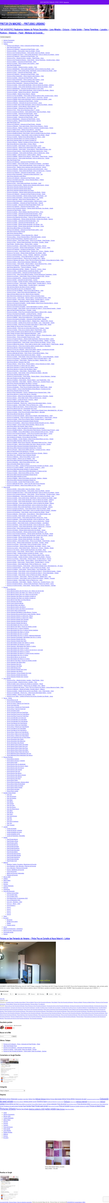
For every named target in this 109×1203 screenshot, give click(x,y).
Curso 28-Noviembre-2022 (13, 900)
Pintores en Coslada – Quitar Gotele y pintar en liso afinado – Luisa (24, 146)
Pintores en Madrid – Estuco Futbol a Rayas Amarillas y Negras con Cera (25, 424)
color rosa (9, 820)
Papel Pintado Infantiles (13, 859)
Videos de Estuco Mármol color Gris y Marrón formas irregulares (23, 294)
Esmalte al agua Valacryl (20, 1002)
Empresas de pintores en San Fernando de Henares (23, 1007)
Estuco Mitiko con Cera (11, 1104)
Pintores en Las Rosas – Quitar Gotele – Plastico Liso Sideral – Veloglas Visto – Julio (29, 360)
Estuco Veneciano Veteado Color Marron (17, 623)
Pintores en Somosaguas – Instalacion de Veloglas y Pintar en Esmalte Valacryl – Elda (29, 358)
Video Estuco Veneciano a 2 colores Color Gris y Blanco (21, 365)
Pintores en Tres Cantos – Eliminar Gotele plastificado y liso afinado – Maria (26, 253)
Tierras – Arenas (7, 698)
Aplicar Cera (32, 1099)
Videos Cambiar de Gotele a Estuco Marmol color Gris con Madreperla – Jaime (26, 332)
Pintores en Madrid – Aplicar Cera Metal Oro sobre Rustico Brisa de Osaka (25, 428)
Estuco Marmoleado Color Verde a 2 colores (18, 648)
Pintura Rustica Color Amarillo (14, 769)
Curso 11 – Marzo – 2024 (13, 904)
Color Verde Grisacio (12, 816)
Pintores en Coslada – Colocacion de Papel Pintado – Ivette (22, 117)
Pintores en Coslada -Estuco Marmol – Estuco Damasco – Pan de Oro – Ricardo (27, 97)
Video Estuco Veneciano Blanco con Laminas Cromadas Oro (22, 138)
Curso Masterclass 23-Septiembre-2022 (17, 898)
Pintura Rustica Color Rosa (14, 778)
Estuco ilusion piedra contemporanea (16, 610)
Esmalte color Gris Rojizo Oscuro (68, 1007)
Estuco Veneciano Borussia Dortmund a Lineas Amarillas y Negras (23, 614)
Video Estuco (60, 1109)
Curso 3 (9, 911)
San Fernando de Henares (36, 1018)
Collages (5, 879)
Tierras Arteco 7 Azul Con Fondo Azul (16, 709)
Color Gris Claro (11, 805)
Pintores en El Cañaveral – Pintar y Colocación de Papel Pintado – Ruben (25, 45)
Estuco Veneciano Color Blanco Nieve (16, 662)
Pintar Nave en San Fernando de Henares (96, 1011)
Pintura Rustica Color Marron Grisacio (16, 775)
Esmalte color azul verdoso (54, 1007)
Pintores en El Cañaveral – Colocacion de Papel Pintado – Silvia (23, 81)
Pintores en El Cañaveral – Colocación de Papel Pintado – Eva (22, 56)
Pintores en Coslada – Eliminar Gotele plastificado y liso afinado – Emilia (25, 226)
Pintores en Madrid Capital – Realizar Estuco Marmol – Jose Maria (24, 129)
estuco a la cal (73, 1101)
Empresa (5, 1123)
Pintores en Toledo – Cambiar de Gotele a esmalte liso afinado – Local (25, 271)
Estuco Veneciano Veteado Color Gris (16, 639)
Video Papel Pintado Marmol (14, 65)
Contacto (5, 882)
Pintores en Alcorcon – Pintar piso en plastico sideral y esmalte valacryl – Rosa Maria (28, 346)
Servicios (5, 884)
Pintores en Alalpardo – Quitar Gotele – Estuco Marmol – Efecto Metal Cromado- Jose (29, 514)
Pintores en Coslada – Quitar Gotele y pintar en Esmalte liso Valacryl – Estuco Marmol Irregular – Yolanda (34, 308)
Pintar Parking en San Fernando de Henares (31, 1013)
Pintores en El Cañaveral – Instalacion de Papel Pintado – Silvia (23, 249)
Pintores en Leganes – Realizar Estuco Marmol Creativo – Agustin (24, 121)
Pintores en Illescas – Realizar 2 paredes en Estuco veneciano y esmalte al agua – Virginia (30, 128)
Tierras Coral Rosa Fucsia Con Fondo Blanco (18, 714)
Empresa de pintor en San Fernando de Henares (58, 1006)
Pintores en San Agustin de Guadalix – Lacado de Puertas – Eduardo (24, 314)
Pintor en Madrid (30, 1002)
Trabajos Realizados (8, 886)
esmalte (38, 1007)
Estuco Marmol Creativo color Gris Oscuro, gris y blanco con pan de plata (25, 591)
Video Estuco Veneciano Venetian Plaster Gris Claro (20, 187)
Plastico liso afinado (22, 1109)
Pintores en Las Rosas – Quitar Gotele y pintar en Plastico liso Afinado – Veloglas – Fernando (31, 340)
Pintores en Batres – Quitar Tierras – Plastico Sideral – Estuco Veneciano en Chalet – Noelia (30, 364)
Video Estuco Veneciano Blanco (14, 233)
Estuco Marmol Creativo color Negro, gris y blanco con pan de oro (23, 592)
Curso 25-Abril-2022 (12, 895)
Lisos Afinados (7, 678)
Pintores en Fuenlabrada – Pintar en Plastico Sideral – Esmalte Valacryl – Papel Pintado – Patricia (32, 417)
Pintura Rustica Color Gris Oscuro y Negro (17, 766)
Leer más (2, 998)
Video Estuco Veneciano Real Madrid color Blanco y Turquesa (22, 383)
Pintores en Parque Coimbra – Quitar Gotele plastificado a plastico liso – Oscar (27, 151)
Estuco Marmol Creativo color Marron (16, 607)
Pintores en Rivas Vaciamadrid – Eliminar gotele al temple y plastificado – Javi (27, 196)
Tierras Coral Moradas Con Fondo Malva (17, 719)
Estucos (5, 587)
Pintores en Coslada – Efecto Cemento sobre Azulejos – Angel (23, 63)
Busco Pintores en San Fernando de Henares (35, 1006)
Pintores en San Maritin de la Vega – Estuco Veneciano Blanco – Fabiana (25, 180)
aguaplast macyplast (23, 1099)
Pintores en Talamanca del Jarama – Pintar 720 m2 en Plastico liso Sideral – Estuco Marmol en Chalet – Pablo (35, 260)
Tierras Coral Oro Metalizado (14, 702)
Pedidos (9, 923)
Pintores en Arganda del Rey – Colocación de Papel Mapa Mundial (23, 278)
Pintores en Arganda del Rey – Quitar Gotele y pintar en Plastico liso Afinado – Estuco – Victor (31, 342)
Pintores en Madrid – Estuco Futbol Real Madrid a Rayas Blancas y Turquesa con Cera (28, 389)
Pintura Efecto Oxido (12, 762)
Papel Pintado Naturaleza (13, 850)
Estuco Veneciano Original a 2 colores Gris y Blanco (20, 616)
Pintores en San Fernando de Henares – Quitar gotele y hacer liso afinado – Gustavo (28, 53)
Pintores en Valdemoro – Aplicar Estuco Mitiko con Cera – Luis (23, 457)
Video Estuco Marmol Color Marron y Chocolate (18, 414)
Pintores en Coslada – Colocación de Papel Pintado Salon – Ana (23, 221)
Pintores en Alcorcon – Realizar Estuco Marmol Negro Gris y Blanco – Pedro (26, 147)
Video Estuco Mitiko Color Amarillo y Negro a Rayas (20, 426)
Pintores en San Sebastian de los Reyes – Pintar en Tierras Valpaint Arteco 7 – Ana (28, 217)
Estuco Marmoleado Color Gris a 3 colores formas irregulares (22, 630)
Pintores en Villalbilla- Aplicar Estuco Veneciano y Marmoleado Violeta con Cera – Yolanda (29, 442)
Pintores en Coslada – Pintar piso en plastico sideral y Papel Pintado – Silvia (26, 330)
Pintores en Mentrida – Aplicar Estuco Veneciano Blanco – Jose (23, 199)
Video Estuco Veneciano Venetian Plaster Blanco (19, 188)
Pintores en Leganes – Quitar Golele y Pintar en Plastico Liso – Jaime (24, 405)
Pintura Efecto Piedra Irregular (14, 787)
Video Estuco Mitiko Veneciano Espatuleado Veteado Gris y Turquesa (24, 448)
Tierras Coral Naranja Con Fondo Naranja (17, 723)
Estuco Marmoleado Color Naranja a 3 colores (18, 644)
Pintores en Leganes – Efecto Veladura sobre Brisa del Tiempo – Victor (25, 212)
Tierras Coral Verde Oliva (13, 705)
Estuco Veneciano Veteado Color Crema (17, 669)
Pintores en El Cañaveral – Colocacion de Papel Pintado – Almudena (24, 124)
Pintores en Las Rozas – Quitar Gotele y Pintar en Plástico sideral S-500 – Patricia (28, 276)
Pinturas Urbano (34, 1004)
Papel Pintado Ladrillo (12, 843)
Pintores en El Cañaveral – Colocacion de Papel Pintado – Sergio (23, 178)
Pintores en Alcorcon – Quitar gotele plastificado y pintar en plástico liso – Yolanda (28, 158)
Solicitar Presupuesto (8, 40)
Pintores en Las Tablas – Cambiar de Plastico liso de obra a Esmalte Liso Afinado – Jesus (30, 466)
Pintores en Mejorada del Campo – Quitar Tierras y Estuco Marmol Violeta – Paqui (27, 353)
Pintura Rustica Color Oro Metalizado (16, 764)
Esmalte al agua (10, 1002)
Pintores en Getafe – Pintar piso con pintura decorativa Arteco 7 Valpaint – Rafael (28, 328)
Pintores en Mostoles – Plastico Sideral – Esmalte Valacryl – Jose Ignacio (26, 285)
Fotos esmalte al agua (95, 1104)
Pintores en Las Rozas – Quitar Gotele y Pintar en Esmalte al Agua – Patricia (26, 246)
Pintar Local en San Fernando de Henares (76, 1011)
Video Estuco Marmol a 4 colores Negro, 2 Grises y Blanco (21, 144)
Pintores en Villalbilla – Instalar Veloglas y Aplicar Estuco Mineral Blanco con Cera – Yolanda (30, 439)
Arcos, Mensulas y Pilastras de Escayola (17, 868)
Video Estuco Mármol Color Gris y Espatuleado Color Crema (22, 408)
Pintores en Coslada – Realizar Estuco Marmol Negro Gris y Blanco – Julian (26, 137)
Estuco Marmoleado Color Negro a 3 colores (18, 632)
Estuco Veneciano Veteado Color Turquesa (17, 677)
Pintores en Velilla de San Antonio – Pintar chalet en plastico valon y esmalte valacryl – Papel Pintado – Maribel (35, 344)
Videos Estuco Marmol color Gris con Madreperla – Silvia (21, 289)
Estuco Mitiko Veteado (37, 1104)
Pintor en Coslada (64, 1106)
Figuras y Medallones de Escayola (15, 870)
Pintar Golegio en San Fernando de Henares (56, 1011)
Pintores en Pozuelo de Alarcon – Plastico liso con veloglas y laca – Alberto (26, 258)
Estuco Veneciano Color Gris (14, 664)
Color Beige (10, 800)
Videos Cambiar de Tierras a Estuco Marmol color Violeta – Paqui (23, 351)
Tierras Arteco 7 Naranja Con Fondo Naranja (18, 727)
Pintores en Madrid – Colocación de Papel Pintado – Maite (21, 62)
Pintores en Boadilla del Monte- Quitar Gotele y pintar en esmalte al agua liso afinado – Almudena (31, 133)
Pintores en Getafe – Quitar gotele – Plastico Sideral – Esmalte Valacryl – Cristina (28, 299)
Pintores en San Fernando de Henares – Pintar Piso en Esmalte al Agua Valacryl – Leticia (29, 433)
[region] (54, 1154)
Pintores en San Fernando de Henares (32, 1016)
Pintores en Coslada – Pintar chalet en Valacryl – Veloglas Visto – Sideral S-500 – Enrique (30, 321)
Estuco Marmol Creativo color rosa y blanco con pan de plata (22, 594)
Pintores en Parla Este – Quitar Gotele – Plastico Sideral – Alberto (24, 371)
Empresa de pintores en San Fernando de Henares (82, 1006)
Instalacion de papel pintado (11, 1106)
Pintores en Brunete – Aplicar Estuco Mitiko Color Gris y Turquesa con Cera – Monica (28, 449)
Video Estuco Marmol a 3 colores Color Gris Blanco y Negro (22, 369)
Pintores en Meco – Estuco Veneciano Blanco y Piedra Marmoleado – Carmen (26, 237)
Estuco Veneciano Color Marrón (15, 671)
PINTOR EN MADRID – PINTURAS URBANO (22, 23)
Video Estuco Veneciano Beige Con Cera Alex (18, 374)
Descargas (9, 920)
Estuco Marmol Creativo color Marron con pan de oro (20, 609)
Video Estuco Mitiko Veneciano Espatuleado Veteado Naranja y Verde (24, 446)
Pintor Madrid (54, 1002)
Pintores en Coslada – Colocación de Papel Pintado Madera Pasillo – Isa (25, 205)
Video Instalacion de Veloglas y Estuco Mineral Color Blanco (22, 437)
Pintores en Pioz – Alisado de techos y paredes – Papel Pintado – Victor (25, 58)
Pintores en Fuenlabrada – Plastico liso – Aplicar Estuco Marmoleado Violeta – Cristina (29, 403)
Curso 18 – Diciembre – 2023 (14, 902)
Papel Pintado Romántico (13, 848)
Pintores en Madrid (78, 1002)
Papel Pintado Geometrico (13, 857)
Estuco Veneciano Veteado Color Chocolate (18, 619)
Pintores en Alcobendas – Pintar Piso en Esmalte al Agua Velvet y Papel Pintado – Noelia (29, 387)
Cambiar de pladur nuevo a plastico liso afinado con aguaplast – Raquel (25, 131)
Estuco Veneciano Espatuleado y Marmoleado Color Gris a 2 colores (24, 637)
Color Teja (9, 823)
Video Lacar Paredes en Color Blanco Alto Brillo (18, 378)
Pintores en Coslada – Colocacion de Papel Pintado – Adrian (22, 113)
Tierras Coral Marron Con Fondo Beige (16, 728)
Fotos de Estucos (8, 42)
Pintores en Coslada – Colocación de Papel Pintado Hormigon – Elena (24, 214)
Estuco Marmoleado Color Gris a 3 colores (17, 634)
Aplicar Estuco (41, 1099)
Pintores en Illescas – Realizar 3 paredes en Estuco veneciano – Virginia (25, 142)
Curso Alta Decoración (9, 891)
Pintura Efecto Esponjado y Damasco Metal (18, 782)
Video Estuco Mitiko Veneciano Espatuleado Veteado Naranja (22, 475)
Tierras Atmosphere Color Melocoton (16, 741)
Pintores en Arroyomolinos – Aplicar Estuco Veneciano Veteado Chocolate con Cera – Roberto (30, 423)
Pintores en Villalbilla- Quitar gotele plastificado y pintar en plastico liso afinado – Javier (29, 99)
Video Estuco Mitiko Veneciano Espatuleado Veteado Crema (22, 460)
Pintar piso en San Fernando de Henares (71, 1013)
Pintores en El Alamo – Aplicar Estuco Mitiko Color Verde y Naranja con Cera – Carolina (29, 444)
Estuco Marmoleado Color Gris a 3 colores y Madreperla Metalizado (24, 635)
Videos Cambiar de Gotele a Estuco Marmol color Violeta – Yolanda (23, 355)
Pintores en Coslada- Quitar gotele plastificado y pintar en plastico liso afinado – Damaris (30, 104)
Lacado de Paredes (11, 828)
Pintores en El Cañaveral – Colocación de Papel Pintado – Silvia (23, 74)
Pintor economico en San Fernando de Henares (49, 1015)
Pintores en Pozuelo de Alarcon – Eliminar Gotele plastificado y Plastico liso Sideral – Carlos (30, 339)
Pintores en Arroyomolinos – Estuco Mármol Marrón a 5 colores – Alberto (25, 256)
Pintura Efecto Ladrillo (12, 791)
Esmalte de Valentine (82, 1007)
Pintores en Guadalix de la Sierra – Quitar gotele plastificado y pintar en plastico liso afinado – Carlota (33, 54)
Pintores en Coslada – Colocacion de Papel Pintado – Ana (21, 108)
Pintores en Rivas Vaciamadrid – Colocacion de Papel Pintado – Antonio (25, 83)
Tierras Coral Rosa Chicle (13, 710)
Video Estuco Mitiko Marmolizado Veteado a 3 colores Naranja (22, 469)
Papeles (5, 837)
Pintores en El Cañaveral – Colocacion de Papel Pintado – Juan (23, 206)
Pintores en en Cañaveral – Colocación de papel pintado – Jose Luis (24, 172)
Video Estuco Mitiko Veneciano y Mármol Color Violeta (20, 441)
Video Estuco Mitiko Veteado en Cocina (16, 476)
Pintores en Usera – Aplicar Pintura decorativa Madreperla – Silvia (23, 292)
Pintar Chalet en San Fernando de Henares (79, 1009)
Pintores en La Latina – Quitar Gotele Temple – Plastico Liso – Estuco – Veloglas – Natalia (30, 251)
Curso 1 (9, 907)
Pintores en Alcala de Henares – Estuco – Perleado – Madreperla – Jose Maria (27, 255)
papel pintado (44, 1106)
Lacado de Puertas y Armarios (14, 830)
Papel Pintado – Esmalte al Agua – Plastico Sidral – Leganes (22, 244)
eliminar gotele (28, 1102)
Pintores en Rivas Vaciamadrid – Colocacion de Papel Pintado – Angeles (25, 197)
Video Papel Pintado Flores (13, 47)
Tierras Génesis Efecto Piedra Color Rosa (17, 748)
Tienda (5, 916)
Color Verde (10, 814)
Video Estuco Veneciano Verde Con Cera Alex (18, 390)
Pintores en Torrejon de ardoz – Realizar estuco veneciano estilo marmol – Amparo (28, 185)
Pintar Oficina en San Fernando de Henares (10, 1013)
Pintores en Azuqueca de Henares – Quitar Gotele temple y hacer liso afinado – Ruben (28, 112)
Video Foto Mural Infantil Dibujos (15, 181)
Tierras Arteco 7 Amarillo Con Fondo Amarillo (18, 707)
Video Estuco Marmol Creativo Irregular (17, 305)
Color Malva (10, 811)
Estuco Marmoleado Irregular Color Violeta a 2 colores (20, 643)
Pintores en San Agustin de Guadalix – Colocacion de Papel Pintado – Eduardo (26, 319)
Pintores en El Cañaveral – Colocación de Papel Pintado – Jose (23, 49)
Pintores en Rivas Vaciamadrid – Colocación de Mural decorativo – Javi (25, 174)
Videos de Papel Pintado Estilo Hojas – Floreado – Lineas (21, 310)
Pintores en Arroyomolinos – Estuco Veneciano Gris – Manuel (22, 235)
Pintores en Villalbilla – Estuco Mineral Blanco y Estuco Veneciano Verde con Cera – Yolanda (30, 432)
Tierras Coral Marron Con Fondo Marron (17, 730)
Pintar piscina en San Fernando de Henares (51, 1013)
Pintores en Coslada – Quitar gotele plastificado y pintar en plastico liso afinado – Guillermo (30, 85)
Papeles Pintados (7, 1132)
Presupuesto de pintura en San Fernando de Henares (16, 1018)
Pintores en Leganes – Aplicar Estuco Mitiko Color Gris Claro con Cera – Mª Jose (27, 435)
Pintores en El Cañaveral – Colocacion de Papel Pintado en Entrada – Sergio (26, 194)
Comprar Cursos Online (12, 893)
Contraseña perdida (8, 932)
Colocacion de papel (80, 1099)
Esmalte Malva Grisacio (92, 1007)
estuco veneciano (52, 1104)
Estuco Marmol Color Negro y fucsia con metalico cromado (22, 626)
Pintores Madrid (9, 1004)
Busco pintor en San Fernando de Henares (15, 1006)
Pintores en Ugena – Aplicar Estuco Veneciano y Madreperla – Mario (24, 262)
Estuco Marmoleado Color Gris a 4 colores (17, 655)
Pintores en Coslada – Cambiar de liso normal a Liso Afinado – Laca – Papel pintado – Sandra (30, 323)
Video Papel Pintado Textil (13, 122)
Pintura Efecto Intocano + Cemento (16, 761)
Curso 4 (9, 912)
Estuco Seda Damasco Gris (14, 668)
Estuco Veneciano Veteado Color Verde (16, 641)
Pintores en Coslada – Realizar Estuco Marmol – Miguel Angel (22, 92)
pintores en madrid (84, 1106)
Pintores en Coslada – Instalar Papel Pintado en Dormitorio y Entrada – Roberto (27, 453)
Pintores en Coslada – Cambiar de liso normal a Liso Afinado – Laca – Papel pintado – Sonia (30, 691)
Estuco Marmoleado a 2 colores (93, 1101)
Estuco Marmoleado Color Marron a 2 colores (18, 651)
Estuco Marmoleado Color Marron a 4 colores (18, 659)
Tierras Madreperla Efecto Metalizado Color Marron (20, 755)
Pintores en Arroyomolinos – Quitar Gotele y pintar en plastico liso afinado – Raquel (28, 135)
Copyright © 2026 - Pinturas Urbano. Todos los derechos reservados (16, 1202)
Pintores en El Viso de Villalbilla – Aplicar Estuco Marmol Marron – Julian (25, 290)
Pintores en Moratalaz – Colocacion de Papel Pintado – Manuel (23, 115)
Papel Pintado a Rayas (12, 841)
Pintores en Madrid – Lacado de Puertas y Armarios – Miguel (22, 399)
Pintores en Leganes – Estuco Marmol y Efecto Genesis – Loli (23, 106)
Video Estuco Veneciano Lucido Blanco (16, 176)
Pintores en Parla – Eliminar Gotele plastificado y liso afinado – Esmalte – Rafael (27, 242)
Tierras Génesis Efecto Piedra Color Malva (17, 750)
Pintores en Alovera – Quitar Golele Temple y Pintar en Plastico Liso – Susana (26, 398)
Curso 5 (9, 914)
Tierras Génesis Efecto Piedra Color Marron (18, 752)
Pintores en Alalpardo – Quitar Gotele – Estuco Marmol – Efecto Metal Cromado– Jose (29, 149)
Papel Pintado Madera (12, 852)
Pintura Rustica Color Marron (14, 773)
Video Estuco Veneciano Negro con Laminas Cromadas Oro (21, 140)
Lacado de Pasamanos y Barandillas (16, 836)
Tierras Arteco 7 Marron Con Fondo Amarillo (18, 734)
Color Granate (10, 803)
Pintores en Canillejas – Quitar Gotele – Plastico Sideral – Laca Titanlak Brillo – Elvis (28, 380)
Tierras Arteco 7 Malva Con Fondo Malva (17, 725)
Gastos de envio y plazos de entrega (12, 930)
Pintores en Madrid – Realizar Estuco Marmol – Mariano (21, 94)
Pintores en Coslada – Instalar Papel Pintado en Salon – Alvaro (23, 482)
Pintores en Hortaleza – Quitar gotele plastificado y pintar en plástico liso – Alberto (28, 165)
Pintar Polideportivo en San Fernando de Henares (92, 1013)
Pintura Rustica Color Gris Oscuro (15, 768)
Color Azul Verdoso (11, 798)
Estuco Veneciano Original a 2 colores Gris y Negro (20, 618)
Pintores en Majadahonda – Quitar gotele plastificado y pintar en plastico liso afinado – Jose (30, 69)
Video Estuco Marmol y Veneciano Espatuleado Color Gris (21, 348)
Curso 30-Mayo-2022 (12, 896)
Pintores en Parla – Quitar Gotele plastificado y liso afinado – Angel (24, 183)
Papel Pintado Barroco (12, 845)
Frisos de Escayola (12, 871)
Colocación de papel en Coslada (93, 1099)
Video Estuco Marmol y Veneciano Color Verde (18, 362)
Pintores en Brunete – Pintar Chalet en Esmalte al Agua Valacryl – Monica (25, 385)
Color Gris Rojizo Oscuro (13, 809)
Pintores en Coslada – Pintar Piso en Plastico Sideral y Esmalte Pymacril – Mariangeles (29, 419)
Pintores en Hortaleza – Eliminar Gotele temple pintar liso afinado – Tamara (26, 192)
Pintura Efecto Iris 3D (12, 700)
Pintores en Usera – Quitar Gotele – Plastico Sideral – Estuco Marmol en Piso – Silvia (29, 298)
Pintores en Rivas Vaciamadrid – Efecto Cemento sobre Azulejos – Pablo (25, 76)
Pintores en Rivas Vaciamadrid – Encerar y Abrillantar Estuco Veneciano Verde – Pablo (28, 392)
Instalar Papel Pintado (33, 1106)
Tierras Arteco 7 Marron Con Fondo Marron (17, 732)
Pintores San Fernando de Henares (22, 1004)
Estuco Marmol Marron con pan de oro (16, 657)
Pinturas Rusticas (8, 757)
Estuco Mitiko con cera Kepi (25, 1104)
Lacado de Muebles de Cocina (14, 832)
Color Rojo (9, 818)
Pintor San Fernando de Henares (65, 1002)
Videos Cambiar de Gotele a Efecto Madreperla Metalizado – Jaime (23, 333)
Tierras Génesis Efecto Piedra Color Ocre (17, 746)
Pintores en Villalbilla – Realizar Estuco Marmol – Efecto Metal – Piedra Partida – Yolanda (30, 156)
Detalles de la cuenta (12, 921)
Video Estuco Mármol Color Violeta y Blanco (18, 401)
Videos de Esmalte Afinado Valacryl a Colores (18, 464)
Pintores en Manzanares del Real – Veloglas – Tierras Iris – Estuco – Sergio (26, 269)
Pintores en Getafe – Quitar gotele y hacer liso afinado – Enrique (23, 51)
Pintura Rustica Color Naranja (14, 777)
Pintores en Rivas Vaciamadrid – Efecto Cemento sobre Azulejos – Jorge (25, 79)
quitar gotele (50, 1108)
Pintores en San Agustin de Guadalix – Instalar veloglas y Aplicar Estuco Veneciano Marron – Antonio (32, 303)
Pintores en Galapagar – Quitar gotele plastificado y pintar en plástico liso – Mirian (28, 153)
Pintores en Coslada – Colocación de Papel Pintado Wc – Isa (22, 222)
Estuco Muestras (11, 589)
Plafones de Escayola (12, 875)
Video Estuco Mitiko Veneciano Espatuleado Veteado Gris (21, 480)
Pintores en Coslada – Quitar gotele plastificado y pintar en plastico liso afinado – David (29, 87)
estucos (44, 1104)
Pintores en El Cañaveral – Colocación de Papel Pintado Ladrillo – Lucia (25, 230)
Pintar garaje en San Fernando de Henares (36, 1011)
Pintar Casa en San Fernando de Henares (33, 1009)
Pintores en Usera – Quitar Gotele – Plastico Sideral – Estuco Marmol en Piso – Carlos (29, 264)
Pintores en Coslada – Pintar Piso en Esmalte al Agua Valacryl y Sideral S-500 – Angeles (29, 312)
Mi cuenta (5, 918)
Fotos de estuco (62, 1104)
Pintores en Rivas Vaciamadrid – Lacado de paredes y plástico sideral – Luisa (26, 201)
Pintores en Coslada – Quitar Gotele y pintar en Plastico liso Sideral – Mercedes (27, 373)
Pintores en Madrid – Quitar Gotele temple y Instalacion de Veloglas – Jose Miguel (28, 163)
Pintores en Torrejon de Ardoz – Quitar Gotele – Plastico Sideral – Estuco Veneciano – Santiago (31, 376)
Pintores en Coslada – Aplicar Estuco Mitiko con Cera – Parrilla (23, 473)
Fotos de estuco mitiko (83, 1104)
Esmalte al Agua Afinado (9, 793)
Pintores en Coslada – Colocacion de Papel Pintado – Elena (22, 78)
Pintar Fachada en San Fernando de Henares (14, 1011)
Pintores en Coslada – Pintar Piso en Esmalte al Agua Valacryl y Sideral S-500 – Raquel (29, 324)
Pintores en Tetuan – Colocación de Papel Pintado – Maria (21, 72)
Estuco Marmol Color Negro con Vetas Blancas (18, 600)
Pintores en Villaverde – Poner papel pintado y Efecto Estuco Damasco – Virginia (27, 126)
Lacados (5, 827)
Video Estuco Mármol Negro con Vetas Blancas (19, 228)
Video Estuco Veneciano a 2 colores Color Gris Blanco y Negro (22, 367)
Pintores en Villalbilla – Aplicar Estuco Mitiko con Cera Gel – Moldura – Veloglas (27, 478)
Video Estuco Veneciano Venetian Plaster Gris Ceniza (20, 190)
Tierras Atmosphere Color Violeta (15, 739)
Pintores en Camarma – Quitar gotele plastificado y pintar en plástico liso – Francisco (29, 171)
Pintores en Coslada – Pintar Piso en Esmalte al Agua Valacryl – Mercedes (26, 412)
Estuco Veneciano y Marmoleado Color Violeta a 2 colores (21, 646)
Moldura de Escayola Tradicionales (15, 873)
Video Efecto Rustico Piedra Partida (16, 231)
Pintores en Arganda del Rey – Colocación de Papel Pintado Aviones (24, 273)
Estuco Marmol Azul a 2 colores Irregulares (18, 628)
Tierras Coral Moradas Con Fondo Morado (17, 721)
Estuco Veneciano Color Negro (14, 601)
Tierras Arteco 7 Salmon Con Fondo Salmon (18, 736)
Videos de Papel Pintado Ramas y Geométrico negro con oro (22, 239)
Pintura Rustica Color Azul (13, 771)
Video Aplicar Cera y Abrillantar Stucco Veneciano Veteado (21, 455)
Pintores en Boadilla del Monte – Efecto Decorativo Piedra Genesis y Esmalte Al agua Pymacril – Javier (33, 430)
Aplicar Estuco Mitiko (68, 1099)
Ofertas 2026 (6, 877)
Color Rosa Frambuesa (12, 821)
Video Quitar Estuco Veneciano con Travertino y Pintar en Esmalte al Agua (25, 296)
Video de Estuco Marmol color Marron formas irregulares (21, 287)
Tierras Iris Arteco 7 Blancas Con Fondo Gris (18, 703)
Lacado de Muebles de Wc (13, 834)
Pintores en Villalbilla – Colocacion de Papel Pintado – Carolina (22, 101)
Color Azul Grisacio (11, 796)
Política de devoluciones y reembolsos (13, 929)
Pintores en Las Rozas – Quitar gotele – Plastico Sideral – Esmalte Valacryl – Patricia (29, 283)
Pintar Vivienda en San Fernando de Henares (27, 1015)
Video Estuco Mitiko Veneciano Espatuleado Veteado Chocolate (23, 421)
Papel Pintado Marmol (12, 839)
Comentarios (6, 889)
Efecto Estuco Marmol (18, 1101)
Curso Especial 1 (11, 905)
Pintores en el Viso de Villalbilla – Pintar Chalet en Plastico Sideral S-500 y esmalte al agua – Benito (32, 96)
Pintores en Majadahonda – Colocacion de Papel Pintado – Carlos (23, 119)
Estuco (67, 1101)
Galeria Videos (6, 880)
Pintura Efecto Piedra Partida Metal (16, 784)
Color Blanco (10, 802)
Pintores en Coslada (74, 1106)
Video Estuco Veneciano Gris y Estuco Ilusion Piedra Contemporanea (24, 315)
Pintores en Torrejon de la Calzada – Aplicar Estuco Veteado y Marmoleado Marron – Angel (30, 416)
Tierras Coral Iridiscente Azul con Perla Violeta (18, 737)
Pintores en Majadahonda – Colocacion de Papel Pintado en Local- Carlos (25, 88)
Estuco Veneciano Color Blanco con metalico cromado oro (21, 596)
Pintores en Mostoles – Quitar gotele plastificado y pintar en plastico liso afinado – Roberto (30, 90)
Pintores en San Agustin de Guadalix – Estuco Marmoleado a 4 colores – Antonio (27, 306)
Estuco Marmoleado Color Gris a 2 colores (17, 625)
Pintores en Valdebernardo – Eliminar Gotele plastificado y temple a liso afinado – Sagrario (30, 219)
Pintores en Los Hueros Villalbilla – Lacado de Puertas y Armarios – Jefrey (26, 467)
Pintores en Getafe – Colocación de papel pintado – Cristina (22, 280)
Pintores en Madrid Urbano (89, 1002)
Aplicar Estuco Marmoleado (54, 1099)
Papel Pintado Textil (12, 861)
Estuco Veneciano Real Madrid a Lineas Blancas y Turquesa (22, 612)
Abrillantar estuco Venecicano (8, 1099)
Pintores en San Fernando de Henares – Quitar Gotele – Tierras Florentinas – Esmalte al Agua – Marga (33, 60)
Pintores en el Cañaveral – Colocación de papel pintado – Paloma (23, 265)
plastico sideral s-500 (37, 1109)
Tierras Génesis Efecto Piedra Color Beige (17, 744)
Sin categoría (41, 1004)
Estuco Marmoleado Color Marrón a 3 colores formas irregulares (23, 653)
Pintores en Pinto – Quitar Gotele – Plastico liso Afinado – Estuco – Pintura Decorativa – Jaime (31, 335)
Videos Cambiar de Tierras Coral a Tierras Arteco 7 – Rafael (22, 326)
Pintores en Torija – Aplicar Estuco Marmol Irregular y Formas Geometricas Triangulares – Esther (32, 274)
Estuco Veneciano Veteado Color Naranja (17, 621)
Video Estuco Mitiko (69, 1109)
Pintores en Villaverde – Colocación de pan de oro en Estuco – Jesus (24, 103)
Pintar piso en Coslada (53, 1106)
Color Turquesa (10, 825)
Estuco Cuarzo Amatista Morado (15, 603)
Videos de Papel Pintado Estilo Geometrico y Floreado (20, 451)
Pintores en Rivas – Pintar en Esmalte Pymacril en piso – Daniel (23, 337)
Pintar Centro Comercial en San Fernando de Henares (56, 1009)
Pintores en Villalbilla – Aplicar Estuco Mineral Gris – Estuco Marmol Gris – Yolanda (28, 317)
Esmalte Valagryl (103, 1007)
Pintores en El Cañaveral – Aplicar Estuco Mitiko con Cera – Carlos (24, 485)
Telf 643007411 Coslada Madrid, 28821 (76, 1202)
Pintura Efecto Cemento (13, 759)
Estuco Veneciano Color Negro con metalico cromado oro (21, 598)
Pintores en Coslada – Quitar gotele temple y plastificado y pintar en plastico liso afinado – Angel (32, 71)
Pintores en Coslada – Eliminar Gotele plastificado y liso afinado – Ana (25, 224)
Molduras (5, 862)
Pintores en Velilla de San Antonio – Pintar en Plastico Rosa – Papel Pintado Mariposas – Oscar (31, 407)
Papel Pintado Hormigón (13, 846)
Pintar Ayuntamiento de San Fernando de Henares (11, 1009)
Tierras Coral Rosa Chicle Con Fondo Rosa (17, 712)
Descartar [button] (66, 2)
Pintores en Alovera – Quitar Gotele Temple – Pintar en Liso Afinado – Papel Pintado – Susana (31, 240)
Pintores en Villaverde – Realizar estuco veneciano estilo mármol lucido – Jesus (27, 169)
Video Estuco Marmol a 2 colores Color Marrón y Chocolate (21, 394)
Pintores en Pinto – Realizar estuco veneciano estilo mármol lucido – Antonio (26, 167)
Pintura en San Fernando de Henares (67, 1016)
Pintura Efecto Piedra (12, 780)
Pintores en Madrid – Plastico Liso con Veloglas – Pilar (21, 458)
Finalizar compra (11, 925)
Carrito (5, 927)
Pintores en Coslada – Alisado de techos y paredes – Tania (22, 67)
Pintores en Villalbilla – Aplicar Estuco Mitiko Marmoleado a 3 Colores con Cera (27, 471)
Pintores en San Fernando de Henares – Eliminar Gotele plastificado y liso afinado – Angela (30, 208)
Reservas (5, 887)
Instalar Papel (22, 1106)
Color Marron (10, 812)
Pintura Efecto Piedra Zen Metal (15, 786)
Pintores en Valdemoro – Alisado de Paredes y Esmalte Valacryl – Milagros (26, 301)
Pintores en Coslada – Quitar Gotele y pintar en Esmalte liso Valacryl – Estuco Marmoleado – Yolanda (33, 357)
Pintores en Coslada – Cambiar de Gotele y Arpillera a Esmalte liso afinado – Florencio (29, 281)
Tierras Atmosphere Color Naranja (15, 743)
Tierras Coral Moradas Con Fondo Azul (16, 718)
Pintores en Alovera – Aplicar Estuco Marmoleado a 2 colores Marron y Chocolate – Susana (30, 396)
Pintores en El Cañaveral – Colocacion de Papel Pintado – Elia (22, 162)
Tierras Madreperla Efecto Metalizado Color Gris (19, 753)
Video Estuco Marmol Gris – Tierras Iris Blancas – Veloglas (22, 267)
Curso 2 (9, 909)
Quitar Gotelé (6, 487)
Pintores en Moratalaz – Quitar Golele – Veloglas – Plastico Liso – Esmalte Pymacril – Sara (30, 382)
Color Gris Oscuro (11, 807)
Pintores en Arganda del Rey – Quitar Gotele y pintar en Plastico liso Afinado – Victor (28, 567)
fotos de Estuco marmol (72, 1104)
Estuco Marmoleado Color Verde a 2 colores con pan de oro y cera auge (25, 650)
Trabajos (5, 44)
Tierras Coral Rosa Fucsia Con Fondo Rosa (17, 716)
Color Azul (9, 795)
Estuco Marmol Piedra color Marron (16, 605)
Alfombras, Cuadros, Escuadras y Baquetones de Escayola (21, 864)
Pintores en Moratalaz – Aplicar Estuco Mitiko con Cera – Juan (23, 462)
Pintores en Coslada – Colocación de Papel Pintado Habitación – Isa (24, 215)
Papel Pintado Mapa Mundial (14, 855)
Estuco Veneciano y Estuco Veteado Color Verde (19, 673)
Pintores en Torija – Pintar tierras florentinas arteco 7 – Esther (23, 110)
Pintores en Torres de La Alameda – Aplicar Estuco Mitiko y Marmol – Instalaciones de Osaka (30, 349)
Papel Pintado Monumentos (14, 853)
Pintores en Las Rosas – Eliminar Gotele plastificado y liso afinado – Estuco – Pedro (28, 247)
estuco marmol (81, 1101)
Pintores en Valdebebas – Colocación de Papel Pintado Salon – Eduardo (25, 203)
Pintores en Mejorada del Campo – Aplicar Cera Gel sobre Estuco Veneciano (26, 483)
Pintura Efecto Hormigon (13, 789)
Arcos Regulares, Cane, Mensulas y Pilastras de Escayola (21, 866)
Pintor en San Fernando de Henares (42, 1002)
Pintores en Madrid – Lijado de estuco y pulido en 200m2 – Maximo (24, 155)
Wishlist (5, 934)
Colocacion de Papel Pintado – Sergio (16, 210)
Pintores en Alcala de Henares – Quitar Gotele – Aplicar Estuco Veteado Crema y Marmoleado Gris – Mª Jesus (35, 410)
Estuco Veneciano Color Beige (14, 666)
